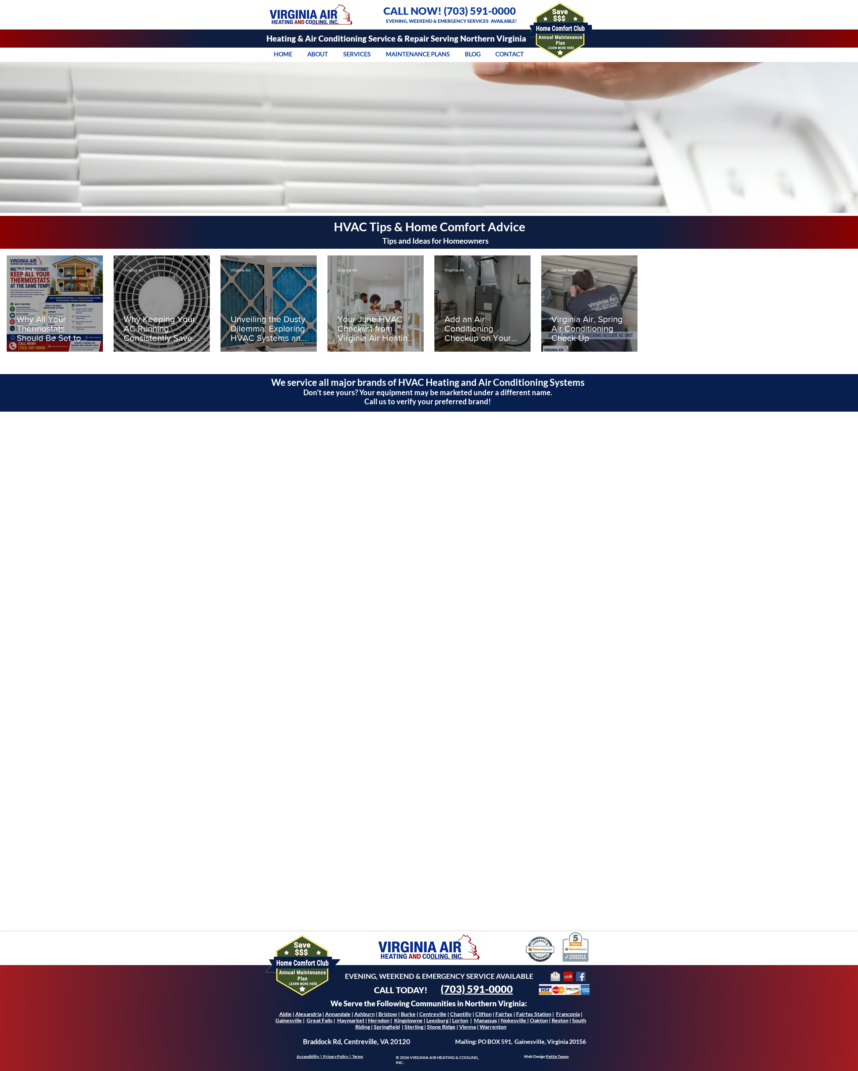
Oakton (539, 1020)
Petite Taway (557, 1056)
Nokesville (514, 1020)
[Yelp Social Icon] (568, 976)
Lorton (460, 1020)
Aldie (285, 1014)
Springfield (387, 1026)
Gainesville (288, 1020)
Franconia (568, 1014)
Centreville (432, 1014)
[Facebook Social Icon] (581, 976)
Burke (408, 1014)
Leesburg (437, 1020)
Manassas (485, 1020)
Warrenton (493, 1026)
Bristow (387, 1014)
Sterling (414, 1026)
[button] (317, 54)
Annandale (338, 1014)
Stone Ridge (441, 1026)
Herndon (378, 1020)
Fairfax (503, 1014)
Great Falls (319, 1020)
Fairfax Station (533, 1014)
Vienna (467, 1026)
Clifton (483, 1014)
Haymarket (350, 1020)
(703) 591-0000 (480, 10)
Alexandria (308, 1014)
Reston (560, 1020)
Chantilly (461, 1014)
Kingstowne (408, 1020)
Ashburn (364, 1014)
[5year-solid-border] (555, 976)
